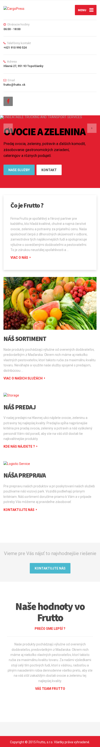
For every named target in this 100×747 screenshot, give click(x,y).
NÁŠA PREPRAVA (24, 475)
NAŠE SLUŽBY (19, 170)
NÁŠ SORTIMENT (24, 339)
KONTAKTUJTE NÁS (50, 568)
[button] (8, 128)
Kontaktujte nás (18, 510)
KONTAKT (49, 170)
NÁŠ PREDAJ (19, 407)
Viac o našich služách (23, 378)
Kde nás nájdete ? (19, 446)
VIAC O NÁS (19, 257)
